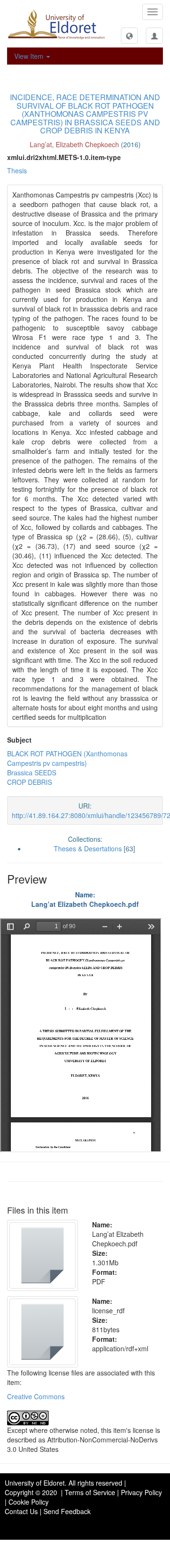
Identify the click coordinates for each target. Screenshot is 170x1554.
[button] (129, 36)
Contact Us (21, 1511)
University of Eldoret (35, 1483)
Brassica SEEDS (31, 772)
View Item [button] (29, 56)
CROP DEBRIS (29, 782)
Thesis (17, 170)
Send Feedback (67, 1511)
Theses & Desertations (88, 848)
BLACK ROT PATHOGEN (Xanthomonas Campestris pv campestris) (67, 758)
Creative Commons (36, 1396)
